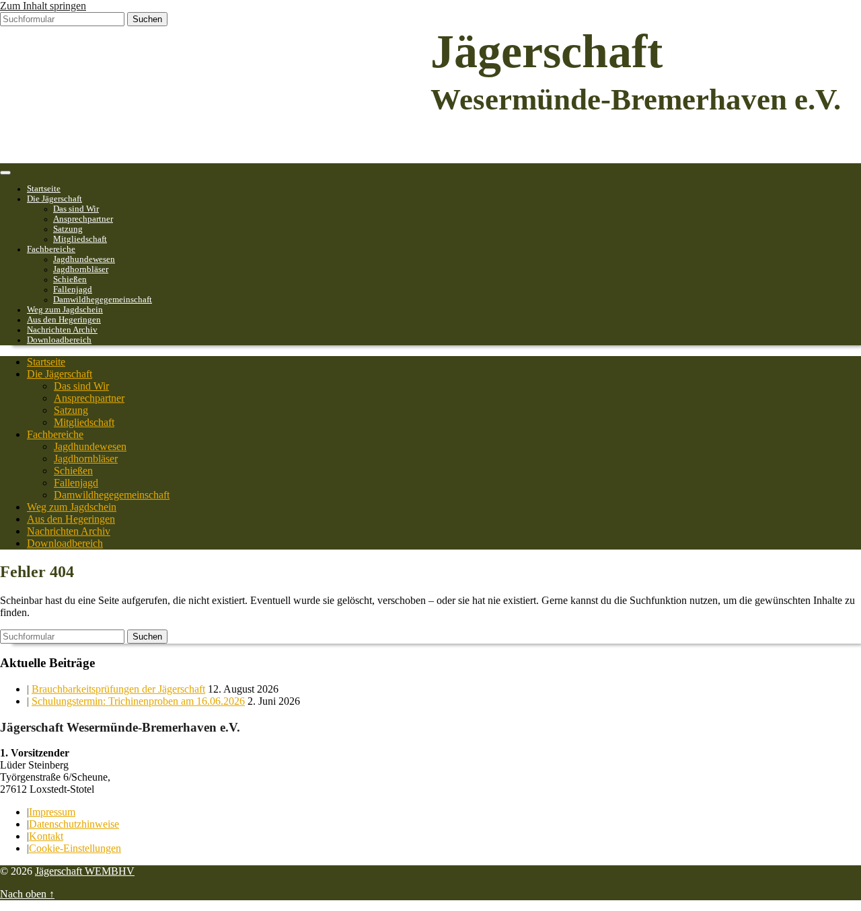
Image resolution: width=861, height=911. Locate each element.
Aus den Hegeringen (64, 319)
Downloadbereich (59, 340)
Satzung (68, 229)
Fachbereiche (51, 249)
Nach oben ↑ (27, 894)
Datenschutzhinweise (74, 824)
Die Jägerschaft (54, 199)
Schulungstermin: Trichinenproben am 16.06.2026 (138, 701)
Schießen (70, 279)
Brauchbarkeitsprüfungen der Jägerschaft (118, 689)
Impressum (52, 812)
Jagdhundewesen (84, 259)
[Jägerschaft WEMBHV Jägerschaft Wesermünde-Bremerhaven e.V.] (101, 157)
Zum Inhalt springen (43, 5)
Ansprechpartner (83, 219)
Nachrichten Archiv (62, 330)
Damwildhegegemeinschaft (102, 299)
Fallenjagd (72, 289)
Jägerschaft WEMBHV (85, 871)
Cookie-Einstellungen (75, 848)
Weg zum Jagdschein (65, 309)
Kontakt (46, 836)
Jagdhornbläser (80, 269)
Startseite (44, 188)
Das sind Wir (76, 209)
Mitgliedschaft (80, 239)
